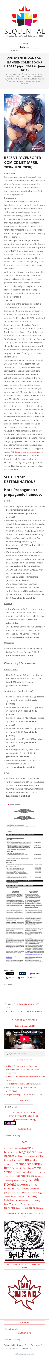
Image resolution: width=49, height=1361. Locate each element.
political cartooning (31, 1192)
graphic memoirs (19, 1180)
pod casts (16, 1192)
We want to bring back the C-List (21, 1087)
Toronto (13, 1204)
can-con (23, 1159)
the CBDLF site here (23, 427)
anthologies (8, 1148)
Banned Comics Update (17, 76)
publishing (29, 1196)
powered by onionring (24, 1119)
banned (20, 81)
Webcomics (31, 1207)
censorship (30, 81)
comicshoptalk (24, 1168)
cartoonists (23, 1164)
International (22, 79)
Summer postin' (37, 79)
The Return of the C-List (17, 1083)
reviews (19, 1200)
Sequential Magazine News (18, 1094)
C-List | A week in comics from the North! (25, 1076)
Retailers (9, 1200)
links (34, 1184)
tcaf (6, 1204)
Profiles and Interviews (12, 1197)
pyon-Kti (24, 83)
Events (33, 1171)
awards (26, 1148)
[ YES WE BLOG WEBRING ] (24, 1112)
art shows (17, 1148)
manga (39, 81)
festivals (20, 1175)
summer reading (33, 1200)
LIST (30, 1115)
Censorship (10, 79)
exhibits (11, 1176)
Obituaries (34, 1188)
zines (40, 1208)
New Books (17, 1189)
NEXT (37, 1115)
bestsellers (11, 1152)
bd (33, 1148)
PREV (11, 1115)
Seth (25, 1200)
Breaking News (35, 76)
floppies (30, 1176)
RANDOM (21, 1115)
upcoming (20, 1208)
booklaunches (21, 1156)
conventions (20, 1172)
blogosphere (27, 1152)
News (25, 1188)
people (7, 1192)
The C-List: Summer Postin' (28, 1011)
